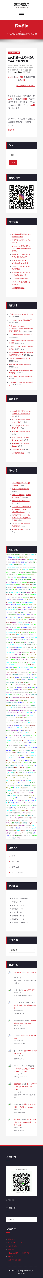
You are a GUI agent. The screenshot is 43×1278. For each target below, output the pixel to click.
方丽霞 (11, 828)
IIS (14, 642)
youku (28, 805)
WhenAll (8, 632)
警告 (32, 624)
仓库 (10, 617)
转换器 (19, 733)
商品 (36, 710)
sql (26, 609)
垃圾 (32, 639)
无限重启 (30, 607)
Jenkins (8, 554)
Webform (24, 604)
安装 (35, 594)
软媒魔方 (10, 602)
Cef (26, 758)
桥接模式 (17, 823)
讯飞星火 (23, 830)
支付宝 (13, 760)
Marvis (18, 592)
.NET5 (23, 735)
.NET (28, 803)
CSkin (26, 743)
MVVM (29, 780)
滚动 (22, 612)
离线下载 (19, 730)
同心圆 (12, 652)
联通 (10, 582)
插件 (7, 657)
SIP (17, 770)
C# (29, 820)
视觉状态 (27, 760)
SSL (27, 637)
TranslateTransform (11, 702)
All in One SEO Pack (17, 597)
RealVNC (18, 758)
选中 (26, 815)
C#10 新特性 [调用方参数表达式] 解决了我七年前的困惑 (21, 413)
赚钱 (7, 830)
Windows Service (13, 569)
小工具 (25, 702)
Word (28, 554)
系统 (19, 579)
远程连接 (25, 823)
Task (29, 733)
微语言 (18, 763)
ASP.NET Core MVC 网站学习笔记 (20, 320)
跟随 (26, 687)
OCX (14, 828)
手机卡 (29, 765)
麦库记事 (22, 795)
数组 (7, 697)
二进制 (34, 692)
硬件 (19, 838)
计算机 (14, 599)
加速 (22, 617)
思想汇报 (23, 810)
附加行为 (27, 745)
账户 (33, 783)
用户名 (31, 793)
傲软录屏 (14, 805)
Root (21, 725)
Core (14, 758)
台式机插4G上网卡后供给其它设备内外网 (22, 34)
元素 (21, 765)
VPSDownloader (24, 675)
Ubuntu (18, 577)
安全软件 (28, 612)
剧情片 (19, 680)
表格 (16, 818)
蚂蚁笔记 (31, 619)
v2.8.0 (33, 733)
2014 (34, 567)
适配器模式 (14, 705)
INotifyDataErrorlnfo (12, 567)
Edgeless (8, 795)
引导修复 (20, 607)
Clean (7, 810)
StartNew (14, 810)
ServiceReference (15, 554)
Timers (26, 599)
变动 (18, 675)
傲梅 (17, 602)
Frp (34, 820)
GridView (8, 805)
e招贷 (16, 682)
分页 (25, 614)
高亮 (31, 810)
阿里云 (14, 793)
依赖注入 (32, 582)
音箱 (28, 562)
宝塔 (30, 825)
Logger (33, 592)
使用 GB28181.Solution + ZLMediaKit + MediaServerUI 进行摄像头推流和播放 (21, 328)
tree (35, 835)
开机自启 (19, 800)
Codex (8, 835)
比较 (28, 559)
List (19, 785)
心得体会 (28, 750)
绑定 (33, 650)
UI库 (33, 627)
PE (7, 577)
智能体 (10, 612)
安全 (34, 602)
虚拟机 (8, 680)
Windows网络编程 (16, 740)
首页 (21, 31)
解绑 (12, 835)
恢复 (29, 748)
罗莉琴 (15, 579)
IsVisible (31, 559)
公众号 (12, 604)
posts (32, 710)
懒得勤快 (11, 1239)
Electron (24, 833)
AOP (29, 680)
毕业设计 (14, 753)
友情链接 (19, 589)
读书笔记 (20, 602)
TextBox (15, 584)
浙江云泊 (32, 740)
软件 (12, 617)
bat (27, 577)
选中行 (16, 617)
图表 (7, 612)
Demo (15, 765)
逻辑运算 (26, 763)
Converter (28, 755)
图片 (28, 707)
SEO (31, 738)
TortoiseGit (25, 730)
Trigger (26, 808)
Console (24, 715)
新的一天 (31, 795)
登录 (29, 665)
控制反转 (13, 670)
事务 (30, 589)
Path (31, 587)
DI (26, 780)
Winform (8, 642)
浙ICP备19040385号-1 (25, 1271)
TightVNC (8, 637)
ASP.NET (19, 582)
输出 (9, 820)
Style (25, 803)
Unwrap (26, 825)
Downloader (17, 677)
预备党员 (15, 803)
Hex (31, 715)
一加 (32, 830)
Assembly (25, 725)
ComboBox (19, 778)
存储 (22, 572)
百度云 (9, 790)
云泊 (33, 712)
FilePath (27, 670)
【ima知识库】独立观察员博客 (19, 1253)
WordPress (16, 697)
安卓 (22, 70)
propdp (20, 594)
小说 (20, 687)
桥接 (26, 70)
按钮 (32, 614)
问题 (27, 720)
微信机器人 (32, 599)
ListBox (20, 655)
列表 (18, 755)
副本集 (33, 660)
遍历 (35, 687)
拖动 (31, 584)
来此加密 (8, 825)
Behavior (25, 775)
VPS (11, 758)
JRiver (11, 627)
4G (31, 66)
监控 (31, 803)
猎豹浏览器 (17, 813)
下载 (22, 680)
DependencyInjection (25, 660)
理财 (13, 634)
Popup (31, 657)
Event (27, 692)
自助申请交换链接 (14, 1260)
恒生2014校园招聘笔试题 (20, 489)
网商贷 (22, 637)
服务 (16, 655)
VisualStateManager (23, 738)
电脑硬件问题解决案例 (20, 278)
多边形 (34, 828)
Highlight (11, 690)
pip (14, 612)
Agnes (19, 745)
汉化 (23, 687)
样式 (33, 687)
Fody (13, 818)
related (27, 652)
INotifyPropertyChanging (20, 723)
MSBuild (8, 700)
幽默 (34, 805)
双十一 (8, 604)
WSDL (31, 705)
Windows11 (24, 733)
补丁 (23, 582)
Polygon (17, 795)
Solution (13, 632)
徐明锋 (17, 788)
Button (26, 680)
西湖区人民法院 (23, 557)
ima (28, 740)
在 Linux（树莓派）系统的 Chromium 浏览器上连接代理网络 (21, 248)
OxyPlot (14, 582)
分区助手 (33, 609)
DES (17, 700)
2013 (16, 838)
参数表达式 (30, 758)
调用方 (16, 647)
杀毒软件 (19, 753)
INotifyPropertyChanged (16, 645)
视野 (19, 815)
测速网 (29, 574)
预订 (16, 833)
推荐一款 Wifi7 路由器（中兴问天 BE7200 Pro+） (25, 1087)
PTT (28, 642)
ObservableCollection (22, 798)
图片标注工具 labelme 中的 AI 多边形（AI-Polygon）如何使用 (21, 517)
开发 (28, 582)
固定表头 (8, 670)
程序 (33, 702)
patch (34, 758)
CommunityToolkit (11, 614)
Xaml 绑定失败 (10, 609)
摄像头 (32, 554)
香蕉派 (32, 695)
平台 (11, 820)
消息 (30, 720)
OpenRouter (27, 617)
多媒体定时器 (20, 587)
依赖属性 (21, 825)
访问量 (19, 705)
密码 (33, 672)
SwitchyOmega (26, 753)
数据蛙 (13, 562)
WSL (30, 634)
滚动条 (31, 667)
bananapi (27, 592)
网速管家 (18, 717)
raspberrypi (25, 672)
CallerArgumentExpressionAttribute (16, 559)
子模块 (29, 609)
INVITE (21, 728)
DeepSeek (9, 763)
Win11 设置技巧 (29, 990)
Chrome (26, 632)
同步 (19, 682)
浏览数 (16, 667)
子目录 (33, 765)
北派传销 (26, 818)
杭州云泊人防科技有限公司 (27, 697)
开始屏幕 (10, 629)
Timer (25, 748)
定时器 (24, 788)
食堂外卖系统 (27, 579)
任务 (14, 574)
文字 (7, 815)
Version (31, 677)
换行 (12, 642)
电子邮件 (30, 790)
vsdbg (31, 652)
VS (17, 627)
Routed (16, 750)
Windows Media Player (17, 712)
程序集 (11, 803)
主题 (15, 634)
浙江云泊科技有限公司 (29, 690)
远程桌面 (20, 702)
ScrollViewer (9, 748)
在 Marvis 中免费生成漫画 (21, 431)
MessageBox (9, 723)
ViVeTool (8, 705)
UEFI (19, 662)
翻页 (21, 823)
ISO (32, 647)
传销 (12, 667)
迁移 (14, 602)
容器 (19, 810)
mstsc (35, 657)
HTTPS (20, 750)
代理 (18, 604)
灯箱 (20, 650)
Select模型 (32, 808)
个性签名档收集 (17, 449)
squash (8, 730)
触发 (33, 642)
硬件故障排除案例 (18, 288)
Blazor (22, 763)
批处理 (16, 815)
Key (11, 810)
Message (33, 723)
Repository (34, 637)
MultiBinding (9, 639)
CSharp (8, 788)
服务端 (30, 818)
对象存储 (18, 562)
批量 (33, 825)
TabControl (19, 639)
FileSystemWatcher (19, 768)
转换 (12, 765)
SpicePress (19, 760)
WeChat (8, 579)
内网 (9, 70)
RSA (25, 619)
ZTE (7, 617)
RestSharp (9, 720)
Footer (27, 795)
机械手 (22, 579)
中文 (23, 755)
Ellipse (23, 609)
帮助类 (29, 645)
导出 (10, 815)
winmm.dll (24, 665)
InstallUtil (27, 587)
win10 (12, 677)
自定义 (32, 604)
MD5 (7, 690)
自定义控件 (16, 629)
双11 (17, 790)
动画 (35, 685)
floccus (14, 755)
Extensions (14, 730)
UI (10, 835)
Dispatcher (9, 770)
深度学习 (11, 813)
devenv (27, 657)
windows (17, 835)
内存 (18, 728)
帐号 (32, 622)
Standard (14, 622)
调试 (10, 750)
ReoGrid (15, 745)
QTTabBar (12, 833)
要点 (7, 760)
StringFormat (31, 800)
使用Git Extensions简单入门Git (20, 358)
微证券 (31, 675)
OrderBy (18, 632)
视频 (20, 748)
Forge (12, 589)
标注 (10, 760)
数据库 (13, 795)
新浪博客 (20, 622)
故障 (15, 639)
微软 (15, 830)
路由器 (31, 773)
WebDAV (30, 577)
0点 (23, 685)
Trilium (15, 624)
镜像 (24, 820)
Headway (21, 803)
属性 (12, 808)
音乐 (10, 753)
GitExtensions (13, 710)
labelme (12, 743)
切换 (14, 773)
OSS (26, 740)
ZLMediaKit (26, 773)
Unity (17, 685)
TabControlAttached (23, 667)
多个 (7, 569)
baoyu (32, 707)
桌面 (26, 627)
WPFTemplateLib (11, 717)
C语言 (10, 755)
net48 (28, 770)
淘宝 (19, 707)
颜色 (16, 612)
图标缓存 (11, 830)
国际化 (32, 594)
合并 (18, 687)
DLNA (32, 680)
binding (34, 798)
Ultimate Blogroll (11, 798)
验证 (17, 825)
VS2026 (8, 707)
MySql (29, 723)
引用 (11, 695)
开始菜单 (25, 607)
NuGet (22, 710)
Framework (21, 657)
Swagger (8, 650)
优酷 (34, 652)
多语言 (17, 695)
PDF (12, 707)
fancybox (24, 650)
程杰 (23, 594)
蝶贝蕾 (23, 717)
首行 (22, 682)
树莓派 (12, 768)
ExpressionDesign (19, 808)
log (7, 773)
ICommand (9, 624)
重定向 (23, 584)
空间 (10, 725)
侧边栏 (18, 828)
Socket (11, 800)
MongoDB (8, 818)
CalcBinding (9, 655)
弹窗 (35, 672)
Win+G (18, 780)
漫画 (31, 702)
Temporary (20, 624)
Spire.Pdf (8, 740)
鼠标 (24, 780)
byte (28, 662)
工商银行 (28, 647)
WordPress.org (17, 872)
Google (8, 619)
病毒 (30, 672)
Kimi (26, 717)
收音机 (29, 614)
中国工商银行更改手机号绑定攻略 (20, 376)
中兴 (30, 730)
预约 (31, 562)
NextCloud (9, 838)
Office (29, 835)
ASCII (31, 597)
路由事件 (11, 665)
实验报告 (27, 594)
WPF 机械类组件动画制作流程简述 (21, 334)
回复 (12, 592)
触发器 (14, 770)
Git (14, 655)
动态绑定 (13, 660)
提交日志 (13, 825)
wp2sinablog (13, 662)
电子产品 (13, 687)
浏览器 (22, 815)
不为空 (25, 728)
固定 (34, 770)
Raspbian (15, 775)
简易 (19, 818)
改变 (31, 785)
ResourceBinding (11, 685)
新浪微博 (13, 650)
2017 (21, 818)
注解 (33, 788)
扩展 (28, 715)
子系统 (25, 765)
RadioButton (20, 614)
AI (16, 738)
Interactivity (21, 783)
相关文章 (33, 735)
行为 (24, 612)
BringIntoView (10, 715)
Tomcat (22, 592)
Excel (7, 645)
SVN (19, 609)
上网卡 (20, 68)
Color (17, 660)
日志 (31, 805)
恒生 (13, 838)
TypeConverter (10, 682)
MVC (24, 750)
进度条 (20, 770)
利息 (35, 667)
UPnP (29, 775)
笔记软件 (33, 755)
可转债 (29, 687)
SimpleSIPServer (28, 685)
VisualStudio (31, 725)
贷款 (15, 587)
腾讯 (15, 577)
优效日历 (11, 1250)
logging (23, 627)
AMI (13, 815)
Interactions (13, 680)
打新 (16, 589)
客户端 (22, 554)
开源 (29, 813)
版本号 (15, 675)
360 (20, 715)
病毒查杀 (29, 833)
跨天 (32, 748)
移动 (7, 634)
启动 (10, 823)
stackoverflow (33, 632)
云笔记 (14, 778)
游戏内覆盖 (16, 557)
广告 (22, 748)
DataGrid (28, 830)
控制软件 (26, 682)
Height (8, 758)
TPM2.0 (21, 569)
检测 (27, 820)
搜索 (20, 685)
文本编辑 (20, 775)
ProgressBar (12, 780)
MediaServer (31, 728)
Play (14, 788)
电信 (32, 820)
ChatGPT (25, 569)
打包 (14, 592)
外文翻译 (15, 748)
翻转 (33, 835)
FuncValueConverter (14, 572)
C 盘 (7, 687)
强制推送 (23, 577)
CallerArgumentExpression (25, 567)
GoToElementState (11, 733)
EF (8, 803)
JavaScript (30, 602)
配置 (33, 715)
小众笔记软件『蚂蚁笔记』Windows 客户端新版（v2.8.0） (25, 1122)
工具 (22, 820)
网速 (13, 720)
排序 (30, 743)
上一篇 (27, 584)
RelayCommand (32, 823)
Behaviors (26, 793)
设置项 (9, 562)
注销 (23, 800)
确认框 (32, 753)
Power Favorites (23, 790)
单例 (34, 675)
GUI (35, 574)
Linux (30, 788)
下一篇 (24, 770)
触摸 (14, 695)
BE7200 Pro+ (24, 835)
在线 (22, 785)
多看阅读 (26, 712)
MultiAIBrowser (20, 692)
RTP (11, 599)
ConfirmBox (29, 783)
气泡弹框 (21, 599)
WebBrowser (24, 634)
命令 (19, 765)
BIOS (7, 755)
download (34, 645)
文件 (10, 687)
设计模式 (11, 564)
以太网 (31, 68)
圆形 (19, 617)
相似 (23, 760)
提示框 (16, 609)
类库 (34, 785)
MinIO (25, 602)
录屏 (34, 562)
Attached (13, 738)
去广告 (8, 675)
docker (11, 574)
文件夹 (19, 634)
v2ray (33, 810)
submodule (33, 778)
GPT (11, 788)
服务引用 (16, 715)
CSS (11, 775)
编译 (35, 614)
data (34, 587)
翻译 (28, 597)
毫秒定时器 (32, 569)
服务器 (22, 562)
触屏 (18, 710)
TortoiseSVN (9, 692)
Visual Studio (25, 705)
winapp (20, 833)
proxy (7, 828)
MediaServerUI (31, 655)
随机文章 (23, 720)
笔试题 (13, 790)
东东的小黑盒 (13, 1246)
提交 (28, 604)
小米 (15, 604)
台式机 (14, 70)
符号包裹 (10, 773)
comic (10, 745)
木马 (36, 695)
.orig (13, 725)
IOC (14, 594)
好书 (15, 800)
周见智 (18, 830)
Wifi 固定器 (26, 589)
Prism (28, 639)
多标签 (25, 700)
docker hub (18, 743)
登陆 (15, 627)
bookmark (34, 813)
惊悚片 (8, 627)
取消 (13, 823)
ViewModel (22, 805)
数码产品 (24, 655)
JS (24, 637)
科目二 (27, 810)
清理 (30, 798)
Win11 (23, 745)
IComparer (22, 695)
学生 (7, 597)
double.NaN (24, 677)
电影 (31, 760)
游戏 (27, 828)
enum (20, 564)
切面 (7, 813)
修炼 (19, 627)
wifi (16, 68)
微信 (32, 750)
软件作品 (16, 690)
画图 (25, 642)
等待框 (14, 763)
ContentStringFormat (12, 783)
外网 (18, 70)
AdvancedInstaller (29, 629)
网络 (23, 66)
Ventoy (25, 564)
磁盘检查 (10, 607)
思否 (9, 768)
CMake (20, 647)
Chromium (28, 735)
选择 (27, 768)
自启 (25, 800)
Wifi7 (11, 675)
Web (23, 740)
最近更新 (8, 589)
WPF (11, 697)
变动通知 (15, 607)
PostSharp (33, 665)
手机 (22, 632)
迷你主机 (10, 594)
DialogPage (9, 793)
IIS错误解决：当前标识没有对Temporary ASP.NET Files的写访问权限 (21, 509)
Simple (25, 622)
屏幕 (12, 579)
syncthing (30, 815)
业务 (10, 657)
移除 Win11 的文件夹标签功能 (19, 364)
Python (20, 672)
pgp (32, 634)
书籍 (17, 650)
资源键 (35, 677)
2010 (21, 690)
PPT (31, 770)
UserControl (27, 710)
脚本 (16, 594)
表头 (13, 750)
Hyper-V (28, 695)
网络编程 (10, 557)
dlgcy (11, 735)
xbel (27, 619)
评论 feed (15, 867)
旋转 (28, 702)
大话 (7, 780)
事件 (27, 788)
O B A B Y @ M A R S (15, 1243)
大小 (17, 599)
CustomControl (16, 637)
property (16, 564)
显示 (25, 624)
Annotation (18, 665)
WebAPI (30, 627)
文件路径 (22, 813)
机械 (34, 705)
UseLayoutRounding (11, 672)
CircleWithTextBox (11, 728)
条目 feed (15, 861)
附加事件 (8, 667)
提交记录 (21, 619)
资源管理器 (11, 587)
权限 (34, 597)
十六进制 (21, 629)
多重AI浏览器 (16, 820)
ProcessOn (9, 778)
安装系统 (29, 650)
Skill (10, 647)
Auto (11, 584)
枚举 (26, 562)
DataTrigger (26, 778)
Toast (28, 622)
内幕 (18, 793)
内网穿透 (21, 700)
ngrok (23, 743)
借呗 (7, 647)
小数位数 (16, 725)
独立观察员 (21, 4)
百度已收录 (26, 72)
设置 (33, 833)
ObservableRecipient (12, 785)
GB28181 (33, 617)
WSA (32, 574)
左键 (35, 647)
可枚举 (20, 584)
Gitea (30, 828)
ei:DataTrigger (20, 642)
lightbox (28, 624)
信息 (21, 755)
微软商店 (13, 700)
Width (7, 800)
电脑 (30, 70)
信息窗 (25, 639)
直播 (26, 554)
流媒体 (30, 692)
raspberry (23, 828)
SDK (29, 768)
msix (12, 577)
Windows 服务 (14, 619)
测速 (25, 582)
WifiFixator (23, 662)
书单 (7, 725)
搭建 (31, 712)
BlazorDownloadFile (21, 574)
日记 (21, 780)
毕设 (12, 647)
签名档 (8, 695)
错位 (26, 813)
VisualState (15, 657)
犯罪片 (25, 597)
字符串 (33, 743)
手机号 (24, 647)
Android (11, 68)
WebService (27, 785)
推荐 (10, 597)
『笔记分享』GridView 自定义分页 (21, 314)
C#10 (7, 823)
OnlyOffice (24, 707)
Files (19, 612)
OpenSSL (15, 707)
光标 (18, 805)
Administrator (32, 717)
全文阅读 (11, 130)
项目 (35, 624)
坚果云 (25, 645)
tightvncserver (20, 670)
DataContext (17, 735)
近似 (21, 788)
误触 (30, 642)
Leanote (8, 712)
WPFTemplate (18, 652)
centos (8, 677)
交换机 (26, 68)
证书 (10, 634)
